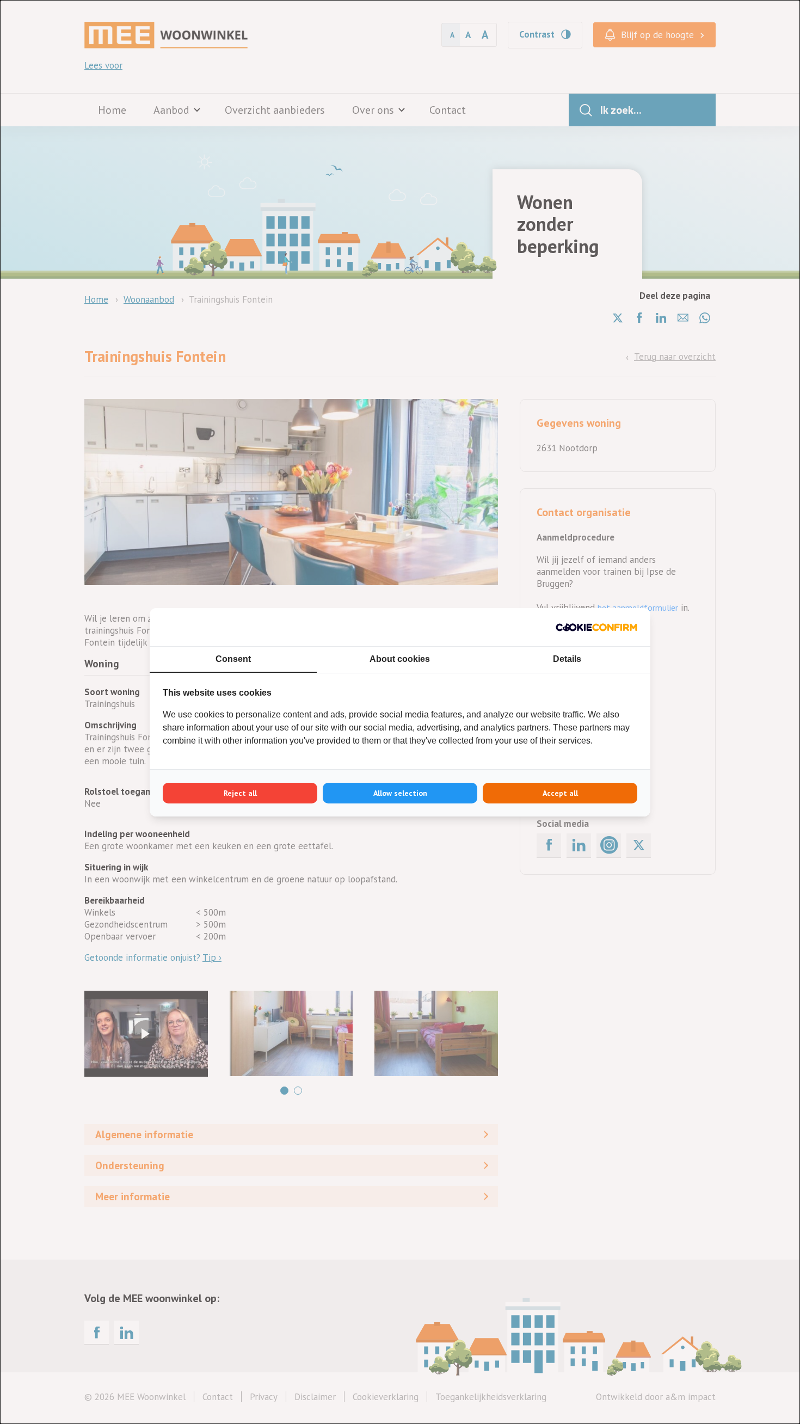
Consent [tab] (233, 659)
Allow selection (400, 793)
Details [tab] (567, 659)
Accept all (560, 793)
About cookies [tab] (400, 659)
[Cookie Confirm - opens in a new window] (596, 627)
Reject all (240, 793)
